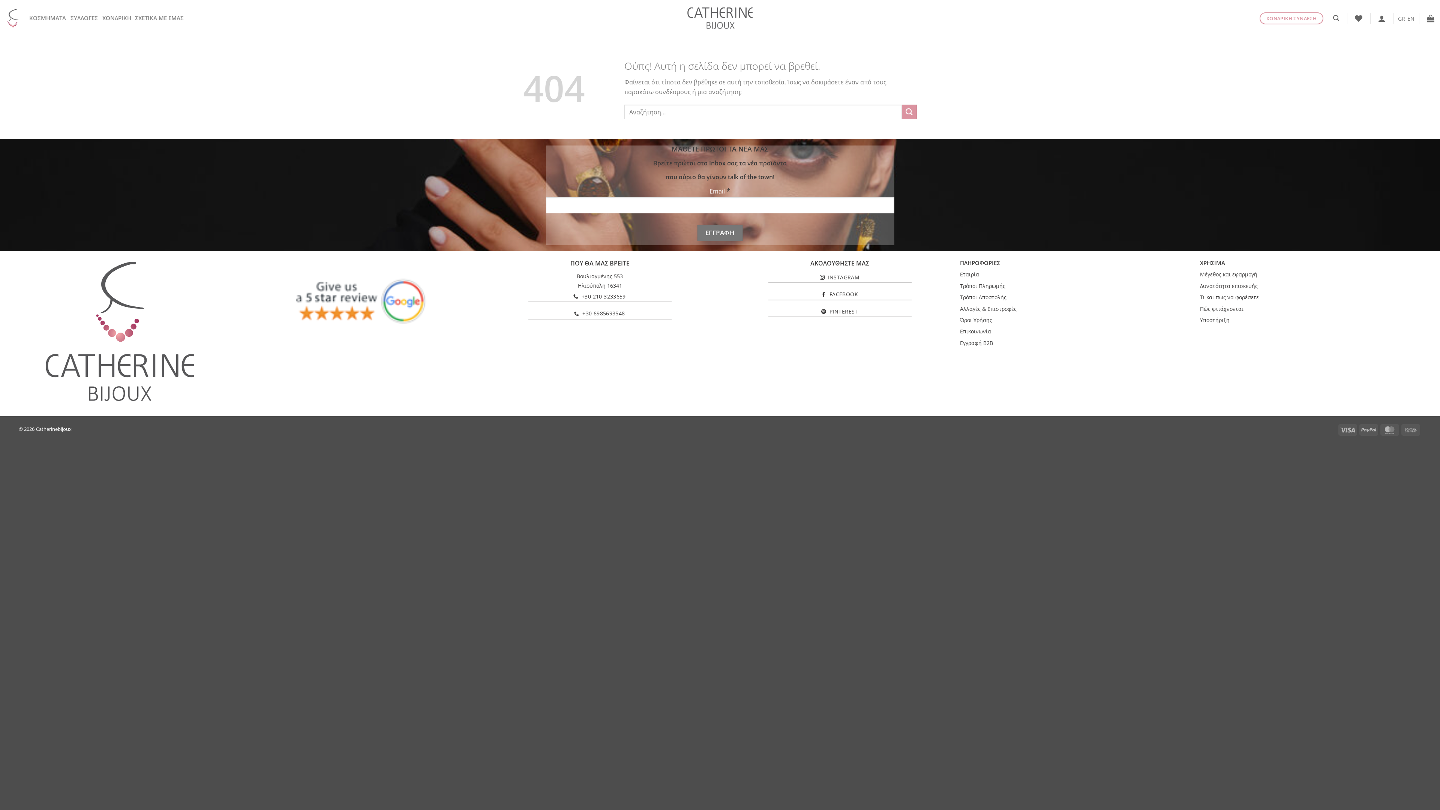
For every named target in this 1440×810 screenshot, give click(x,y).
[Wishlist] (1358, 18)
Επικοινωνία (975, 331)
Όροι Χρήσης (976, 320)
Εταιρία (969, 274)
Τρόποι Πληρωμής (982, 286)
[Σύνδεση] (1382, 18)
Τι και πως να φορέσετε (1229, 297)
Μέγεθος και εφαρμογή (1228, 274)
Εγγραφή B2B (976, 342)
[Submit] (909, 112)
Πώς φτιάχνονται (1222, 308)
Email (720, 191)
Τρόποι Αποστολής (983, 297)
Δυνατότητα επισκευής (1229, 286)
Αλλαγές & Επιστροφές (988, 308)
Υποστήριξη (1215, 320)
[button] (1336, 18)
